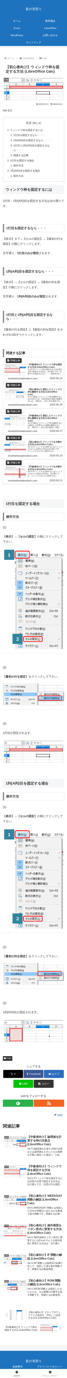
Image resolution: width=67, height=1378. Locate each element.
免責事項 (18, 1366)
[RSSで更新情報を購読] (49, 1103)
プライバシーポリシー (49, 1366)
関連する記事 (20, 155)
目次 (29, 122)
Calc (9, 1058)
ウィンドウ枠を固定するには (26, 130)
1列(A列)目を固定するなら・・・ (32, 140)
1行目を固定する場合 (22, 160)
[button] (44, 1084)
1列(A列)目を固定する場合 (25, 170)
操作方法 (18, 165)
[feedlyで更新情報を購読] (18, 1103)
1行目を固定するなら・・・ (29, 135)
